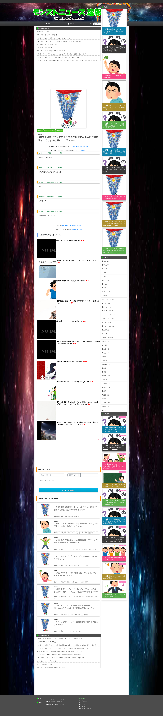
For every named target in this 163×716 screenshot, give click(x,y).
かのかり (77, 582)
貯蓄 (86, 582)
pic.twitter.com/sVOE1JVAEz (71, 225)
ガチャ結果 (76, 549)
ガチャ (58, 516)
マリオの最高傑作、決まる (44, 47)
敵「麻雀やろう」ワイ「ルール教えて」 (48, 44)
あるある (66, 565)
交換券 (83, 582)
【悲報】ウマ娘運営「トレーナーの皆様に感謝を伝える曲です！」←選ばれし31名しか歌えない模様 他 (66, 645)
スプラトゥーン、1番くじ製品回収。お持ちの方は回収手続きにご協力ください (59, 654)
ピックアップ (72, 615)
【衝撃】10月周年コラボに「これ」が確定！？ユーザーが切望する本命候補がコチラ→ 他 (62, 648)
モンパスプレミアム (69, 596)
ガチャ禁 (71, 582)
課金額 (86, 615)
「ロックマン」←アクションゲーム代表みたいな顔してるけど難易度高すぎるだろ (60, 41)
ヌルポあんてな (83, 701)
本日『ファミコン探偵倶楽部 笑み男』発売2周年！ (51, 51)
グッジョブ (76, 565)
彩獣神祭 (70, 516)
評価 (88, 596)
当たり (81, 615)
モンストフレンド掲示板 (85, 708)
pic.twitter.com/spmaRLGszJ (80, 146)
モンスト (90, 549)
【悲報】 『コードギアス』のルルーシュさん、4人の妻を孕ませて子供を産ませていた (61, 54)
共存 (86, 533)
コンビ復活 (83, 549)
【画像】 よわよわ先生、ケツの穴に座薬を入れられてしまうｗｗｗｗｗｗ (58, 57)
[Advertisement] (68, 75)
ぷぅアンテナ (83, 706)
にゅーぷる (82, 704)
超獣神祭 (76, 516)
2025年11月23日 (77, 229)
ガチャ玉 (66, 582)
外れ (77, 615)
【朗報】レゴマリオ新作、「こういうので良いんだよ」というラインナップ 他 (59, 638)
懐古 (94, 549)
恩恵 (77, 596)
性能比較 (90, 533)
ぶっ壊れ (81, 533)
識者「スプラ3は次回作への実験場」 (47, 35)
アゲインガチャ (68, 549)
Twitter (40, 702)
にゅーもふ (82, 703)
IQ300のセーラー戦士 (43, 31)
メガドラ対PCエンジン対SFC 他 (46, 642)
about (39, 698)
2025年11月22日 (81, 150)
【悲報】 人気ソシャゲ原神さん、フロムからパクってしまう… (55, 38)
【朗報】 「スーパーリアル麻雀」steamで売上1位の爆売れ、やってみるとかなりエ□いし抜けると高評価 (67, 60)
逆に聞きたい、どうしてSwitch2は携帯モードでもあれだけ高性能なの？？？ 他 (59, 651)
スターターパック (73, 533)
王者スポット (83, 596)
